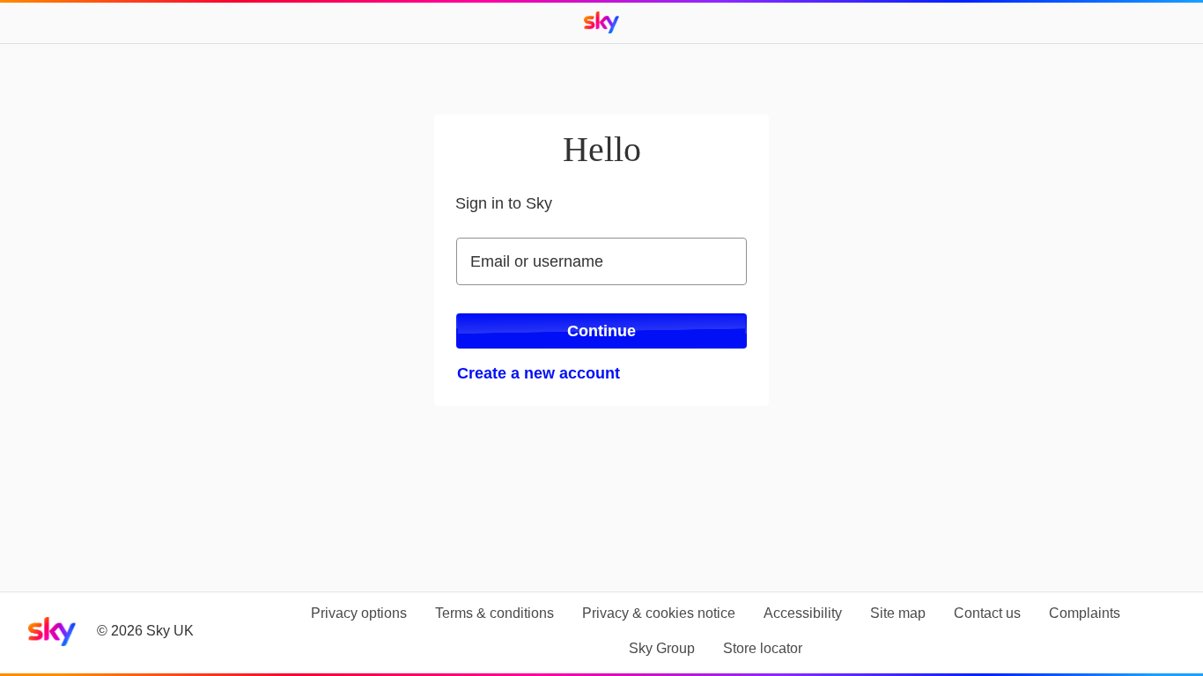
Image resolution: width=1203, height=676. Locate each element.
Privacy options (359, 613)
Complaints (1084, 613)
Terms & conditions (494, 613)
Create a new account (538, 373)
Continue (601, 331)
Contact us (987, 613)
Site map (898, 613)
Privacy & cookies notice (658, 613)
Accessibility (803, 613)
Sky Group (662, 648)
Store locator (762, 648)
